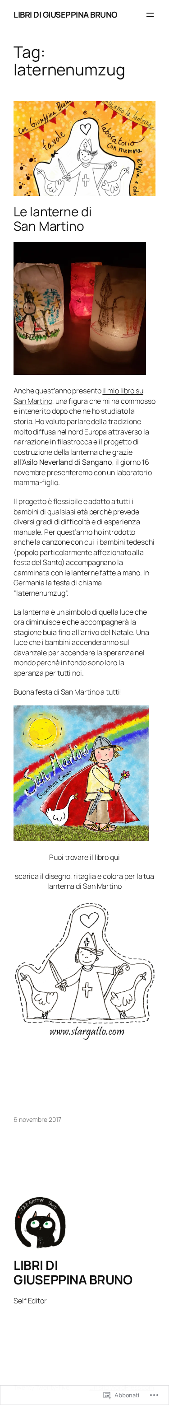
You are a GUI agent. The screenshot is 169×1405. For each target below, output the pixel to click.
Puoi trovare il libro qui (84, 857)
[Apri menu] (150, 14)
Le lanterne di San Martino (53, 219)
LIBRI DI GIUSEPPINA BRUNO (66, 14)
